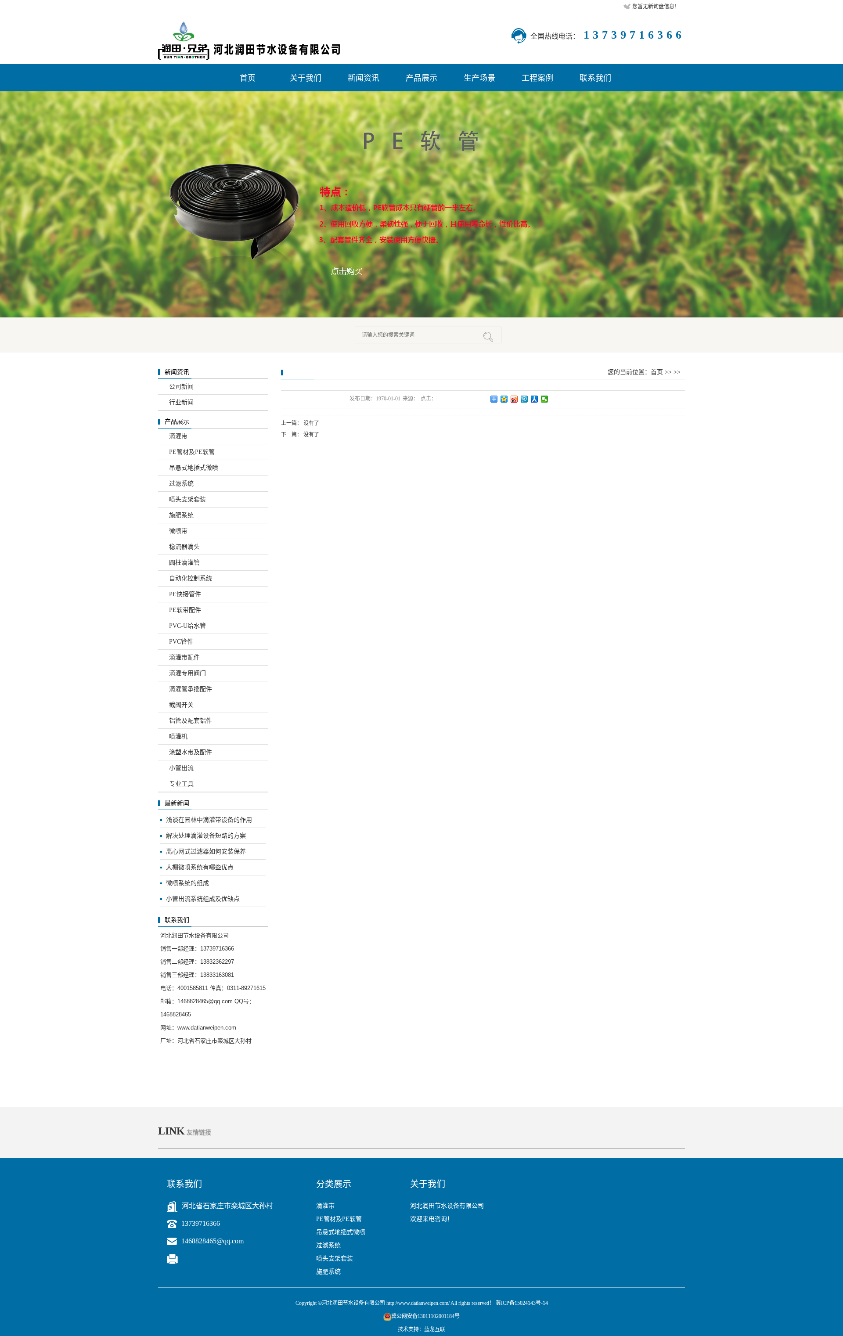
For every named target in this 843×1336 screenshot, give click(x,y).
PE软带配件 (185, 610)
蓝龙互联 (434, 1329)
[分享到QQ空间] (504, 399)
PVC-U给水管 (187, 626)
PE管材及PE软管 (192, 452)
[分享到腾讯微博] (524, 399)
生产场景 (479, 78)
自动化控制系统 (190, 578)
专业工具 (181, 784)
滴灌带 (178, 436)
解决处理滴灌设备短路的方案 (206, 835)
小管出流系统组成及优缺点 (203, 899)
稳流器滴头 (184, 547)
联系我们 (595, 78)
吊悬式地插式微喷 (193, 468)
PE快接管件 (185, 594)
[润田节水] (421, 204)
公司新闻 (181, 386)
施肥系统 (181, 515)
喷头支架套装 (187, 499)
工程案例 (537, 78)
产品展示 (421, 78)
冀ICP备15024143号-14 (522, 1303)
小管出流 (181, 768)
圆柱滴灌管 (184, 562)
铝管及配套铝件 (190, 720)
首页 (248, 78)
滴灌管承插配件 (190, 689)
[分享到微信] (544, 399)
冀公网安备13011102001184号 (425, 1316)
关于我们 (305, 78)
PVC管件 (181, 641)
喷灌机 (178, 736)
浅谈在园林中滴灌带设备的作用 (209, 820)
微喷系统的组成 (187, 883)
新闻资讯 (363, 78)
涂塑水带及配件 (190, 752)
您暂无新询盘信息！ (656, 7)
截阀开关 (181, 705)
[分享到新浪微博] (514, 399)
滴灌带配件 (184, 657)
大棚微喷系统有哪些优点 (200, 867)
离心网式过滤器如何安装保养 (206, 851)
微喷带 (178, 531)
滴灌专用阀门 (187, 673)
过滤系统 (181, 483)
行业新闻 (181, 402)
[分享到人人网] (534, 399)
